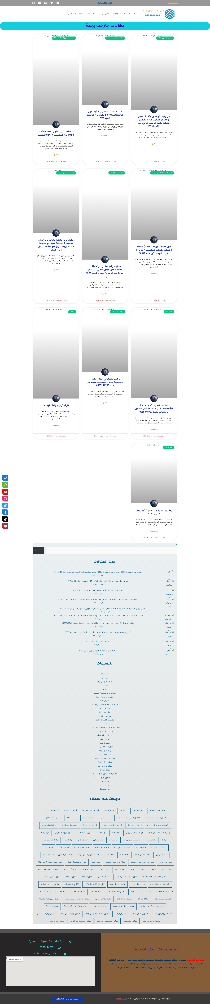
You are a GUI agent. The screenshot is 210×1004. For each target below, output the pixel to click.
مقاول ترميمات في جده (70, 914)
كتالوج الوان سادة (71, 884)
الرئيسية (132, 14)
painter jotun (138, 811)
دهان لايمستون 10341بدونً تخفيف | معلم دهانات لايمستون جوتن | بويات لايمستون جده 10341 (154, 250)
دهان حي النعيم (137, 870)
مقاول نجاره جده (57, 921)
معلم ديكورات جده (99, 906)
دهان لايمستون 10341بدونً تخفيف (105, 705)
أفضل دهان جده (52, 811)
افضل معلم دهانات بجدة (157, 825)
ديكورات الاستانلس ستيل (126, 877)
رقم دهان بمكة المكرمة (159, 884)
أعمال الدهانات (70, 811)
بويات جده (116, 833)
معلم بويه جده (42, 892)
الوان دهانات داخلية (69, 825)
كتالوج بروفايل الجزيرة (50, 884)
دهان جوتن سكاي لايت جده (161, 870)
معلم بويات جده (78, 892)
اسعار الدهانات (89, 818)
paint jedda (109, 811)
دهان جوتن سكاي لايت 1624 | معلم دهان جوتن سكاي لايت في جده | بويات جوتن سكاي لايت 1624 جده (102, 609)
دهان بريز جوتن (165, 862)
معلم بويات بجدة (105, 762)
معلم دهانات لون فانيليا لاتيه (105, 774)
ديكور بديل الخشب (105, 732)
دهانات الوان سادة (142, 855)
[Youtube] (5, 492)
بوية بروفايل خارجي (62, 833)
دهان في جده (104, 14)
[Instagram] (45, 2)
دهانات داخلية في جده (73, 14)
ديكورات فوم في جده (105, 747)
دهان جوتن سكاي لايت (105, 697)
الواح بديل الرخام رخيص (112, 825)
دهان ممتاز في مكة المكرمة (154, 877)
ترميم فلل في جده (158, 848)
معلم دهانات (105, 770)
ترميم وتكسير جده (81, 848)
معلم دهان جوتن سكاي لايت (152, 906)
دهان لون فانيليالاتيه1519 (48, 870)
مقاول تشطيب (130, 921)
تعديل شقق (63, 848)
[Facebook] (57, 2)
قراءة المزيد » (154, 144)
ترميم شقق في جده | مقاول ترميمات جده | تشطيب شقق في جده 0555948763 (105, 382)
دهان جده (96, 862)
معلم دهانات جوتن (103, 899)
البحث (174, 545)
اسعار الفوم (72, 818)
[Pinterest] (5, 526)
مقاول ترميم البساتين (46, 914)
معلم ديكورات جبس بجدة (123, 906)
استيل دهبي (106, 818)
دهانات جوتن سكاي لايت (88, 855)
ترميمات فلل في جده (131, 840)
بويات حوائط (101, 833)
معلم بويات (96, 892)
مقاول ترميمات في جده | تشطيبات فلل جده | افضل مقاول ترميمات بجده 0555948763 (154, 408)
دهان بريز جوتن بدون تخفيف (105, 693)
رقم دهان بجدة (105, 751)
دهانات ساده (105, 724)
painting (123, 811)
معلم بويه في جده (105, 766)
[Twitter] (51, 2)
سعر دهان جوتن (138, 884)
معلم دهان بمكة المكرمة (49, 899)
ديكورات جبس (104, 877)
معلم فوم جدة (52, 906)
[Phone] (5, 478)
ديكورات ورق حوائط (52, 877)
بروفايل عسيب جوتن (134, 833)
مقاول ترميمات (121, 914)
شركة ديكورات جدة (117, 884)
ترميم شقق (98, 840)
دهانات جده (90, 14)
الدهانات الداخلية (135, 825)
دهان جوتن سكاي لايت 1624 (50, 862)
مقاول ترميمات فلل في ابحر (97, 914)
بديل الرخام (105, 674)
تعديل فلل (48, 848)
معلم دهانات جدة (196, 960)
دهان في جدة (120, 870)
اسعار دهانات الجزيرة (52, 818)
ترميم (164, 840)
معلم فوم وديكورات (164, 914)
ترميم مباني (141, 848)
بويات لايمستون (83, 833)
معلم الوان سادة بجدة (116, 892)
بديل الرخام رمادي (49, 825)
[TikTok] (5, 519)
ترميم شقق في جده (105, 682)
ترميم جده (113, 840)
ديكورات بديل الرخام (105, 735)
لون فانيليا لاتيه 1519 (165, 892)
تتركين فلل (44, 833)
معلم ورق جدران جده (141, 914)
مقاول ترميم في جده (151, 921)
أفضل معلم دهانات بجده (155, 818)
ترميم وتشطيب (102, 848)
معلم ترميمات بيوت (162, 899)
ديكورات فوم (105, 743)
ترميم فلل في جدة (51, 840)
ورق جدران (105, 782)
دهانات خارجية (105, 712)
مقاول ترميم (105, 778)
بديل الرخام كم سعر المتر (159, 833)
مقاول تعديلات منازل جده (80, 921)
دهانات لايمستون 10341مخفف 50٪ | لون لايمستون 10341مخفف (98, 591)
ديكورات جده (120, 14)
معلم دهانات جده (124, 899)
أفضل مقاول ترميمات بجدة (128, 818)
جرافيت (105, 689)
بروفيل (105, 678)
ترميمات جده (151, 840)
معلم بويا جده (60, 892)
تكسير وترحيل (161, 855)
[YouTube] (39, 2)
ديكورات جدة (87, 877)
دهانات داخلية (105, 716)
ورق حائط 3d (105, 789)
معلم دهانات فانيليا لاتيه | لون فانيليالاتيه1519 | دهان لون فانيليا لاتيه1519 (105, 115)
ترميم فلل (68, 840)
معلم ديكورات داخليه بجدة (75, 906)
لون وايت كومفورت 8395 (105, 759)
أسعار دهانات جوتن (90, 811)
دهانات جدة (124, 855)
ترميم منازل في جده (122, 848)
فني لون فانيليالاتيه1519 (94, 884)
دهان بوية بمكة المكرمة (115, 862)
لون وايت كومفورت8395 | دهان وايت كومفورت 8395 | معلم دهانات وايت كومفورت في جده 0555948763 (97, 572)
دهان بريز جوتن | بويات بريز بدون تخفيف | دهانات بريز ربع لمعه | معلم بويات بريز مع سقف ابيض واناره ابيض (98, 616)
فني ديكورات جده (105, 755)
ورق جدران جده (105, 785)
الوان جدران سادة (90, 825)
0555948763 (173, 3)
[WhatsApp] (33, 2)
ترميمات (105, 686)
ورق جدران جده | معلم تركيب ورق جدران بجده (97, 651)
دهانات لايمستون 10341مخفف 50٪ (105, 728)
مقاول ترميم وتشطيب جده (56, 405)
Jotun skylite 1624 (157, 811)
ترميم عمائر (83, 840)
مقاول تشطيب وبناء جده (107, 921)
